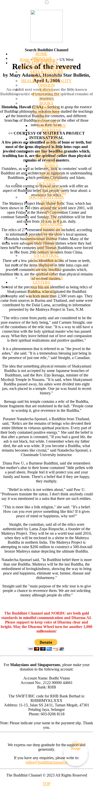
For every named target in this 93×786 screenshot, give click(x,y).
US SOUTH (46, 246)
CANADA (46, 273)
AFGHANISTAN (51, 125)
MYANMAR (51, 202)
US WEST (46, 264)
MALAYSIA (51, 233)
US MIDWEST (46, 251)
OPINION (46, 85)
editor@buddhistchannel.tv (47, 762)
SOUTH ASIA (46, 121)
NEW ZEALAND (51, 193)
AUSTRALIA (51, 188)
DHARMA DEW (46, 76)
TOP (46, 784)
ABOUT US (41, 58)
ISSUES (46, 90)
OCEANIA (46, 184)
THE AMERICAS (41, 242)
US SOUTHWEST (46, 260)
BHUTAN (51, 139)
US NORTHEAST (46, 269)
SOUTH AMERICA (46, 278)
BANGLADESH (51, 152)
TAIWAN (51, 179)
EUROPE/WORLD (41, 237)
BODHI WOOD (46, 112)
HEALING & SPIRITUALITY (46, 81)
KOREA (51, 166)
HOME (41, 54)
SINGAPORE (51, 224)
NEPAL (51, 134)
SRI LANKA (51, 148)
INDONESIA (51, 228)
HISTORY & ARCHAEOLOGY (46, 67)
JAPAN (51, 161)
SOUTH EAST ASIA (46, 197)
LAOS (51, 215)
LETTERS (41, 282)
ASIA (41, 116)
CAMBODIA (51, 211)
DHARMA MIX (46, 107)
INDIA (51, 143)
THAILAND (51, 206)
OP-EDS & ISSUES (41, 63)
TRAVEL (46, 99)
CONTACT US (41, 296)
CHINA (51, 170)
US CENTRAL (46, 255)
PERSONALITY (46, 94)
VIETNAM (51, 219)
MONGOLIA (51, 175)
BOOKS (46, 103)
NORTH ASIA (46, 157)
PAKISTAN (51, 130)
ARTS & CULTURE (46, 72)
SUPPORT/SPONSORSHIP (41, 289)
